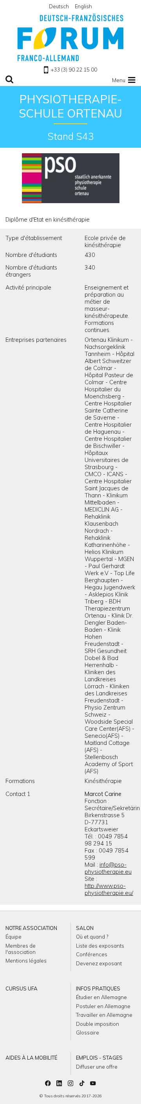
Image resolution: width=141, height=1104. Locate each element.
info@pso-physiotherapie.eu (108, 868)
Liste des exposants (100, 946)
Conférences (91, 954)
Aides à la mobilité (31, 1057)
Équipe (13, 936)
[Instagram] (70, 1083)
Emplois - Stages (99, 1057)
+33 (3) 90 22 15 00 (74, 69)
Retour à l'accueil (70, 37)
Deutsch (59, 6)
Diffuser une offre (97, 1067)
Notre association (31, 928)
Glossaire (87, 1032)
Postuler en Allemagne (103, 1006)
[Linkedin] (59, 1083)
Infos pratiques (98, 988)
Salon (85, 928)
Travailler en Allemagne (104, 1015)
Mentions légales (26, 960)
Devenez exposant (99, 963)
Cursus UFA (21, 988)
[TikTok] (82, 1083)
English (83, 6)
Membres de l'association (20, 949)
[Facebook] (48, 1083)
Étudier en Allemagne (101, 997)
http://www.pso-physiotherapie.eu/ (109, 889)
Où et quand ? (92, 936)
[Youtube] (93, 1083)
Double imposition (97, 1024)
